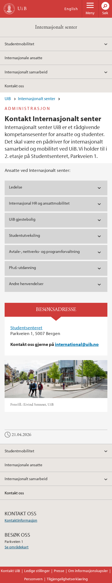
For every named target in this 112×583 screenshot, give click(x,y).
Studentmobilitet (19, 43)
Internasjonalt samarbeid (26, 71)
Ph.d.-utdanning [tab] (22, 267)
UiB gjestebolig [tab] (22, 219)
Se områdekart (17, 547)
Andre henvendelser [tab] (26, 283)
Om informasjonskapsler (88, 570)
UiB (8, 98)
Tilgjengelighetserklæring (67, 578)
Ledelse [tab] (15, 187)
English (71, 8)
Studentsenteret (26, 327)
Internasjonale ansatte (23, 57)
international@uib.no (77, 344)
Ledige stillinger (37, 570)
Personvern (33, 578)
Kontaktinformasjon (21, 520)
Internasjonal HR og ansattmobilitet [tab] (39, 203)
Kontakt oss (14, 85)
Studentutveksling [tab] (24, 235)
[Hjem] (9, 8)
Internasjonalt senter (56, 27)
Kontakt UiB (10, 570)
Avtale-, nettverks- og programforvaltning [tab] (44, 251)
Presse (59, 570)
